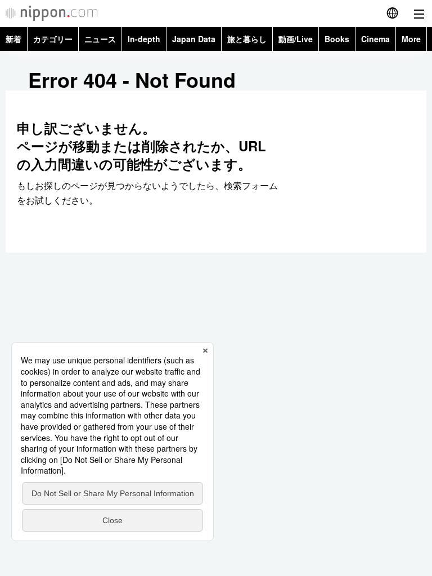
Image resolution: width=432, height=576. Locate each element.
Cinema (375, 38)
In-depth (144, 38)
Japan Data (193, 38)
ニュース (100, 38)
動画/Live (295, 38)
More (411, 38)
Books (337, 38)
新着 (13, 38)
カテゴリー (53, 38)
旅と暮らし (247, 38)
